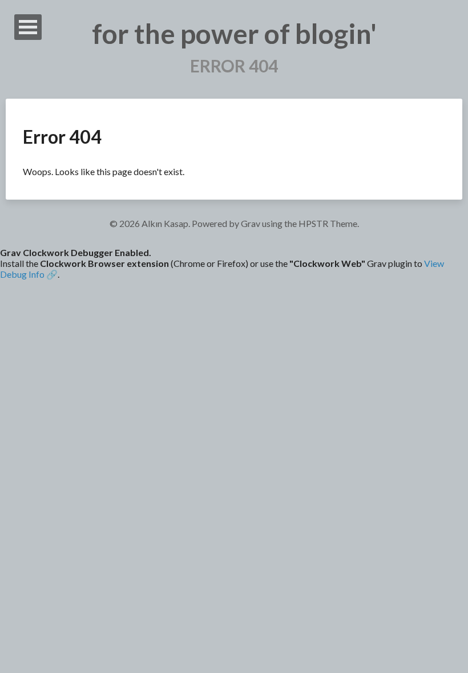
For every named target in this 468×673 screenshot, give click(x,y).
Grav (250, 223)
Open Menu (28, 27)
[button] (234, 263)
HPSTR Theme (327, 223)
